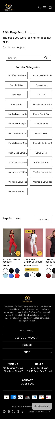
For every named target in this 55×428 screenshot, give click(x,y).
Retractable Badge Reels (42, 143)
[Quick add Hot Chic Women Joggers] (18, 253)
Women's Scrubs (16, 191)
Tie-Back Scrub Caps (42, 172)
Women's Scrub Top (42, 182)
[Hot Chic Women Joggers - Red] (17, 276)
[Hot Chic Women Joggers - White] (5, 270)
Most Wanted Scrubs (18, 133)
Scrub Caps (41, 153)
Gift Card (41, 94)
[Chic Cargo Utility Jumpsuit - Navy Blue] (27, 275)
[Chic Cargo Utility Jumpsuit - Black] (38, 275)
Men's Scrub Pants (42, 114)
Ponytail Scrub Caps (17, 143)
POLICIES (27, 345)
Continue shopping (14, 47)
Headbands (16, 104)
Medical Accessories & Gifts (18, 114)
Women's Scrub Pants (18, 182)
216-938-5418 (27, 384)
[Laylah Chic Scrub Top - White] (48, 270)
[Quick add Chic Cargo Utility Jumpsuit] (39, 253)
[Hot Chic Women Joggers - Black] (11, 270)
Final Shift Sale (16, 85)
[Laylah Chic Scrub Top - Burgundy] (48, 276)
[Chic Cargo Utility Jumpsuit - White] (32, 275)
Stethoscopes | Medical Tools (18, 172)
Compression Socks (42, 75)
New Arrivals (41, 133)
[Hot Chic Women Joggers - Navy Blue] (17, 270)
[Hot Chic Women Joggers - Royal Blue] (11, 276)
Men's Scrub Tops (17, 123)
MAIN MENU (26, 330)
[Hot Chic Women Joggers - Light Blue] (5, 276)
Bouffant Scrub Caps (18, 75)
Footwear (16, 94)
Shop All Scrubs (41, 162)
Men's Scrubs (41, 123)
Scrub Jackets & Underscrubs (18, 162)
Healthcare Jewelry (42, 104)
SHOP (27, 352)
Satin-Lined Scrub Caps (18, 153)
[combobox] (28, 58)
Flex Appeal (41, 85)
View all (43, 219)
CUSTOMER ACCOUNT (26, 337)
